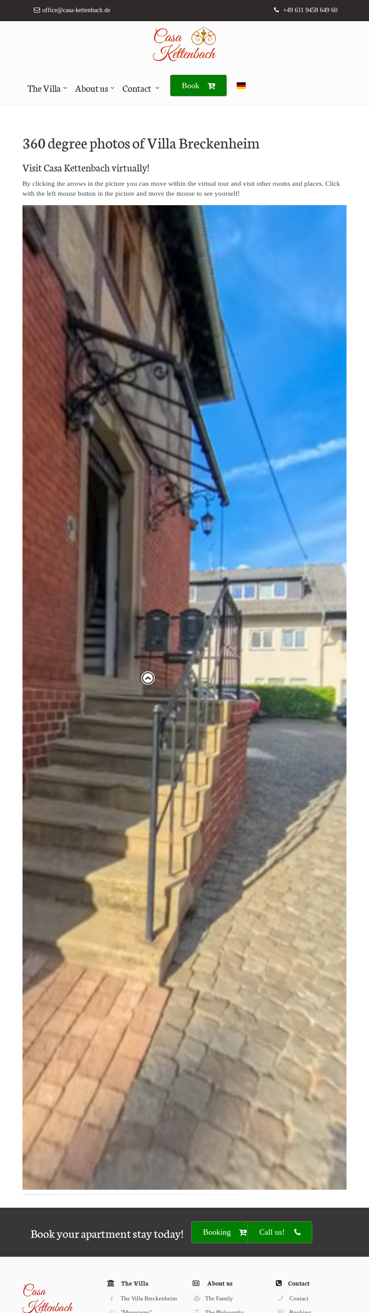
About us (91, 87)
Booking (217, 1232)
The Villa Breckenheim (149, 1298)
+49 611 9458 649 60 (310, 10)
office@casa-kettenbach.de (76, 10)
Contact (136, 87)
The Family (219, 1298)
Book (190, 85)
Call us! (272, 1232)
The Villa (44, 87)
